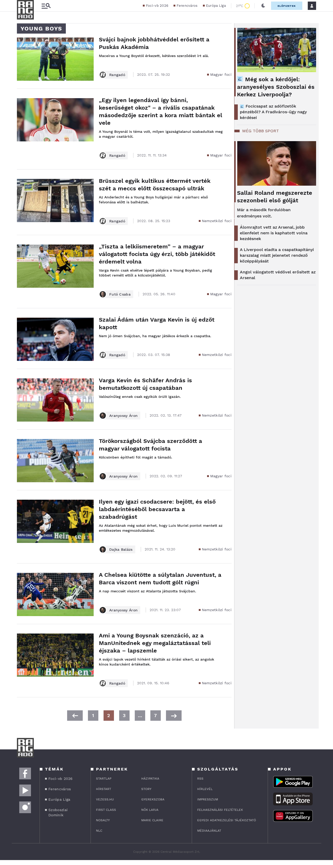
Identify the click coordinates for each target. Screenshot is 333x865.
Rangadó (117, 75)
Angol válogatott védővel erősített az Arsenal (278, 274)
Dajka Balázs (121, 549)
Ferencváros (187, 6)
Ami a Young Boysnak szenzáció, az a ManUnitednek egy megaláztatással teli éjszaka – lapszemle (155, 643)
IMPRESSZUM (207, 799)
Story (146, 789)
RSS (200, 778)
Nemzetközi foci (217, 221)
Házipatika (150, 778)
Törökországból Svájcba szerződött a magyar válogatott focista (150, 445)
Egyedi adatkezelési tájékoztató (226, 820)
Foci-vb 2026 (157, 6)
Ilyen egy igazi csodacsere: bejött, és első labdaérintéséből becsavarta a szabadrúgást (157, 509)
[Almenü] (46, 6)
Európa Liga (216, 6)
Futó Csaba (120, 294)
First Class (106, 810)
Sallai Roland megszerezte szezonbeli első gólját (274, 197)
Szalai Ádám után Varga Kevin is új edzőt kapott (156, 323)
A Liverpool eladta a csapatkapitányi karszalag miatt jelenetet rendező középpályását (277, 255)
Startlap (103, 778)
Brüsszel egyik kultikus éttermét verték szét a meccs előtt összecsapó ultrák (154, 185)
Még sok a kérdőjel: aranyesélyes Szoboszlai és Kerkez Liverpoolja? (276, 87)
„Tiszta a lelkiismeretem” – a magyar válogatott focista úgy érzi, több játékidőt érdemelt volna (157, 254)
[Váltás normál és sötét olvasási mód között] (263, 6)
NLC (99, 830)
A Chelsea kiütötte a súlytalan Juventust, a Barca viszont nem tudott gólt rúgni (160, 579)
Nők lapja (149, 810)
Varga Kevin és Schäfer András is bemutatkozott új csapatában (145, 384)
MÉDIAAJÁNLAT (209, 830)
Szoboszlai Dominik (58, 812)
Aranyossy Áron (123, 415)
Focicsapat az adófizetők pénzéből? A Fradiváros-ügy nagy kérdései (273, 112)
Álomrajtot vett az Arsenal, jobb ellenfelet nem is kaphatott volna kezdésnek (274, 233)
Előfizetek (287, 5)
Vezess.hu (105, 799)
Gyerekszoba (152, 799)
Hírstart (103, 789)
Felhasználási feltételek (220, 810)
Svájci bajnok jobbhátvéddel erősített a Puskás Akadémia (154, 43)
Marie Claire (152, 820)
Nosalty (103, 820)
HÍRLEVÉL (205, 789)
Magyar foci (221, 74)
